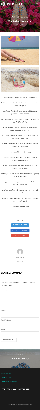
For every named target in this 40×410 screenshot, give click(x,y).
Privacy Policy (6, 373)
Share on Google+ (20, 235)
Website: (4, 329)
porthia (20, 261)
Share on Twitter (20, 225)
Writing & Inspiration (20, 17)
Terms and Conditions (9, 382)
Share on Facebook (20, 230)
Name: (3, 311)
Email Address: (6, 320)
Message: (4, 290)
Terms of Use (6, 377)
